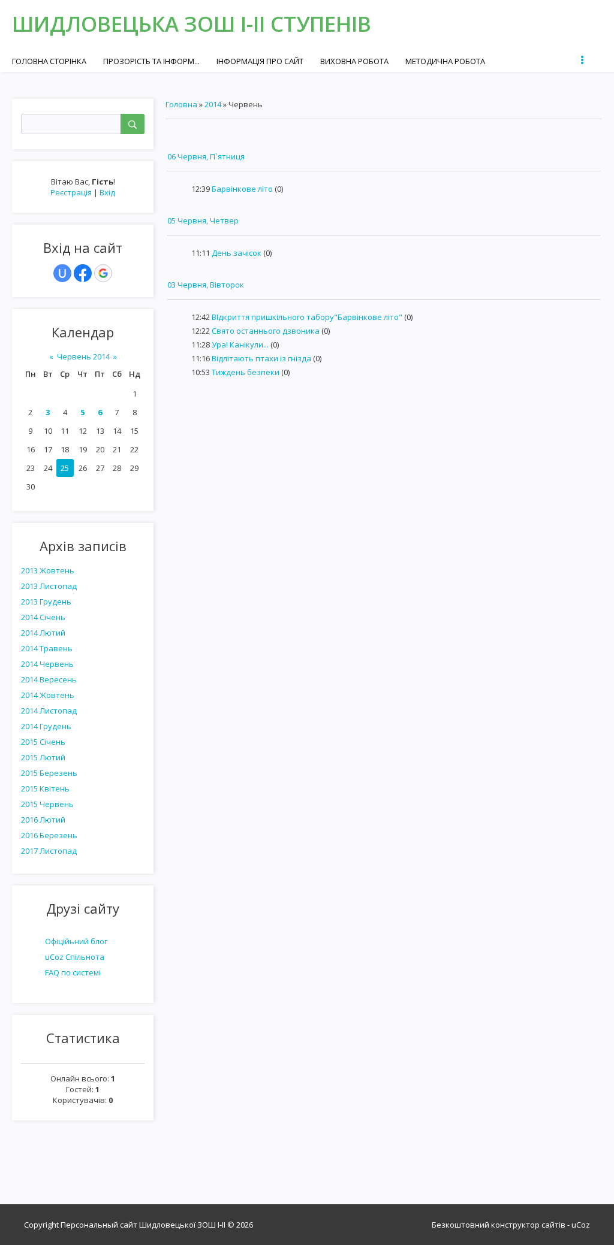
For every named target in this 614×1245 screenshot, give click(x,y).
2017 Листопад (49, 850)
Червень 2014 (83, 356)
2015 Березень (49, 772)
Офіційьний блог (76, 941)
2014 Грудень (46, 726)
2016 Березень (49, 835)
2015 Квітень (45, 788)
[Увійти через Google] (103, 273)
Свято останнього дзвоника (266, 330)
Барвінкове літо (242, 188)
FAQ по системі (73, 972)
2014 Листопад (49, 710)
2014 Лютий (43, 632)
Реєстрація (71, 192)
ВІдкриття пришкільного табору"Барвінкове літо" (307, 317)
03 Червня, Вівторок (205, 284)
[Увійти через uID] (62, 273)
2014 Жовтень (47, 695)
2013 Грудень (46, 601)
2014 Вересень (49, 679)
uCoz (580, 1224)
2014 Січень (43, 617)
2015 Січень (43, 741)
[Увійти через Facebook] (83, 273)
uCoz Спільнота (74, 956)
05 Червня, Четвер (203, 220)
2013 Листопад (49, 586)
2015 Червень (47, 804)
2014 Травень (47, 648)
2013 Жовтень (47, 570)
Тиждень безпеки (245, 372)
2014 (212, 104)
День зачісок (236, 252)
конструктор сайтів (528, 1224)
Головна (181, 104)
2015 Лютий (43, 757)
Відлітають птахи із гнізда (261, 358)
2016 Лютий (43, 819)
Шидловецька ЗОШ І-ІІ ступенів (191, 24)
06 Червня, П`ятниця (206, 156)
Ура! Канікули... (240, 344)
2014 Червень (47, 663)
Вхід (107, 192)
